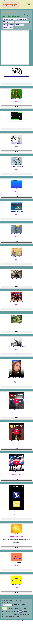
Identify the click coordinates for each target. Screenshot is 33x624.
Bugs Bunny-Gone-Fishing (16, 211)
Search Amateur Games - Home (12, 620)
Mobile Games (7, 28)
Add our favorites (8, 19)
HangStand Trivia (17, 256)
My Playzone (11, 0)
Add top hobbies (8, 25)
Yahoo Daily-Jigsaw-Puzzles (16, 166)
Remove (16, 84)
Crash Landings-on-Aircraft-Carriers (16, 346)
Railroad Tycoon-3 (16, 279)
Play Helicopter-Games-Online (16, 121)
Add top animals (21, 19)
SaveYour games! (16, 557)
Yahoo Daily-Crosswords (16, 143)
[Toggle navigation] (28, 5)
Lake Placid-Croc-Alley (16, 233)
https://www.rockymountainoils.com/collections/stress (16, 76)
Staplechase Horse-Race (16, 98)
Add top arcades (8, 22)
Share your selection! (16, 584)
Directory (6, 0)
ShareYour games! (16, 580)
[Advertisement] (16, 47)
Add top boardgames (22, 22)
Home (1, 0)
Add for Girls (19, 25)
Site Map (20, 620)
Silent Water (16, 188)
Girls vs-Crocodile (16, 324)
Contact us (24, 620)
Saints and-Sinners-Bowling (16, 301)
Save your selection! (16, 562)
